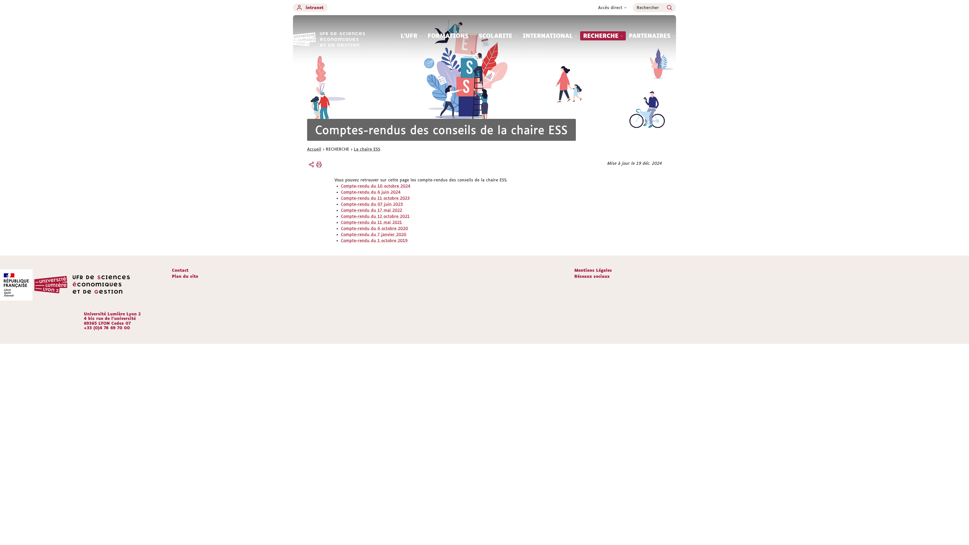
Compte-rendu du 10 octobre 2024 (375, 185)
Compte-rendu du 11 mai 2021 (371, 222)
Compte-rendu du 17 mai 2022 (371, 210)
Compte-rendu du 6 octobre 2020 (374, 228)
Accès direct (610, 7)
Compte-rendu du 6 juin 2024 (370, 192)
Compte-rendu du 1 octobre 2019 (374, 240)
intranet (315, 7)
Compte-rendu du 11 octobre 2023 (375, 198)
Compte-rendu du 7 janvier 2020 (373, 234)
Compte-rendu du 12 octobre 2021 (375, 216)
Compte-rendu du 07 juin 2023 (372, 204)
